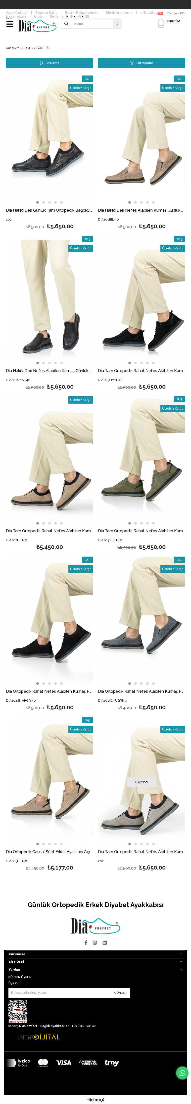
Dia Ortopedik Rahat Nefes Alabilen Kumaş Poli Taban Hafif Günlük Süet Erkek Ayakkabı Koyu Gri (141, 691)
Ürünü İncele (71, 153)
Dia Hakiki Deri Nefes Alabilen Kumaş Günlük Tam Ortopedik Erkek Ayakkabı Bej (141, 210)
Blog (38, 16)
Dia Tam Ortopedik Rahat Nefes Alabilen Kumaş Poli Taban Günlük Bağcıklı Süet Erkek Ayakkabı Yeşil (141, 531)
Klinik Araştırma (119, 12)
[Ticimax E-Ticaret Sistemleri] (95, 1100)
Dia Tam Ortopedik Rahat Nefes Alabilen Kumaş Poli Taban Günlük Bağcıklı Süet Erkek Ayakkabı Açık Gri (141, 852)
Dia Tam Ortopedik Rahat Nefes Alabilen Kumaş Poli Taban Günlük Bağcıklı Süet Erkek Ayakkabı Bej (49, 531)
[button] (38, 202)
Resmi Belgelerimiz (81, 12)
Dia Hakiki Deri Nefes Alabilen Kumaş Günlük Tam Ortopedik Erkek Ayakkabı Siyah (49, 371)
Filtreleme (145, 63)
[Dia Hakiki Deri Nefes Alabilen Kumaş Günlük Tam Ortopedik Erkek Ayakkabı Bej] (141, 141)
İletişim (56, 16)
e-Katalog (149, 12)
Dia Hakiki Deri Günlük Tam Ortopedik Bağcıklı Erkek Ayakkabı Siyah (49, 210)
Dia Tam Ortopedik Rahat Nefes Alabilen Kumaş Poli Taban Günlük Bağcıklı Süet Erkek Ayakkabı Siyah (141, 371)
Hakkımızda (16, 16)
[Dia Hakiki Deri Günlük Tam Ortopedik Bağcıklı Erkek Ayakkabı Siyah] (49, 141)
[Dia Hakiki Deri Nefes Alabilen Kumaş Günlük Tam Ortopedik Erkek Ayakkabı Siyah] (49, 301)
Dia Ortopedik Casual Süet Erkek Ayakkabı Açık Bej (49, 852)
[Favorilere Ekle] (49, 153)
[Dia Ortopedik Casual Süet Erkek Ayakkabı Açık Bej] (49, 782)
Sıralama (52, 63)
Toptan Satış (46, 12)
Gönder (120, 992)
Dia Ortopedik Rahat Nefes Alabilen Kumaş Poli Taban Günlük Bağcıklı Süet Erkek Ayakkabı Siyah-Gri (49, 691)
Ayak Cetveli (17, 12)
